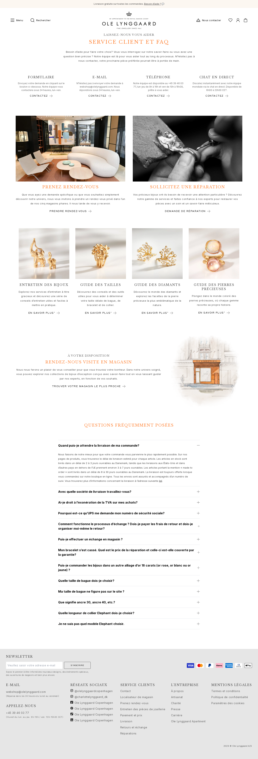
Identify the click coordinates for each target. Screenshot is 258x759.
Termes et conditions (225, 691)
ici (160, 480)
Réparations (128, 733)
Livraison (126, 721)
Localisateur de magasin (136, 697)
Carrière (176, 715)
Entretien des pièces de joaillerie (142, 709)
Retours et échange (133, 727)
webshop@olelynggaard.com (96, 86)
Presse (176, 709)
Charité (176, 703)
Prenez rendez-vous (134, 703)
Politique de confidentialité (229, 697)
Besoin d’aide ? (152, 3)
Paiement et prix (131, 715)
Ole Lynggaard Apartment (188, 721)
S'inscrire (77, 665)
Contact (125, 691)
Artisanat (177, 697)
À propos (177, 691)
